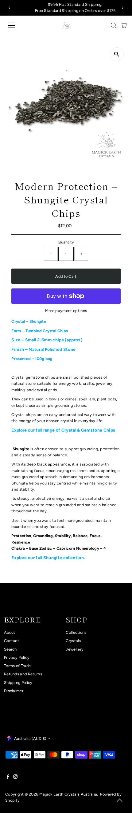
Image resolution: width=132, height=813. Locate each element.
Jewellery (74, 649)
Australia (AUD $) (30, 738)
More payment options (66, 310)
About (9, 632)
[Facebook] (8, 777)
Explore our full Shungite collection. (48, 557)
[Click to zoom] (117, 54)
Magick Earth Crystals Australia (68, 794)
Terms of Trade (17, 665)
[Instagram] (15, 777)
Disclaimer (13, 691)
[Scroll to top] (120, 801)
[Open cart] (124, 25)
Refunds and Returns (23, 674)
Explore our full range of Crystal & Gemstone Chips (63, 430)
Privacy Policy (16, 657)
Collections (76, 632)
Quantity (66, 242)
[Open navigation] (18, 25)
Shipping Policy (18, 682)
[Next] (122, 8)
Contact (11, 640)
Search (10, 649)
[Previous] (10, 8)
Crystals (73, 640)
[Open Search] (113, 25)
